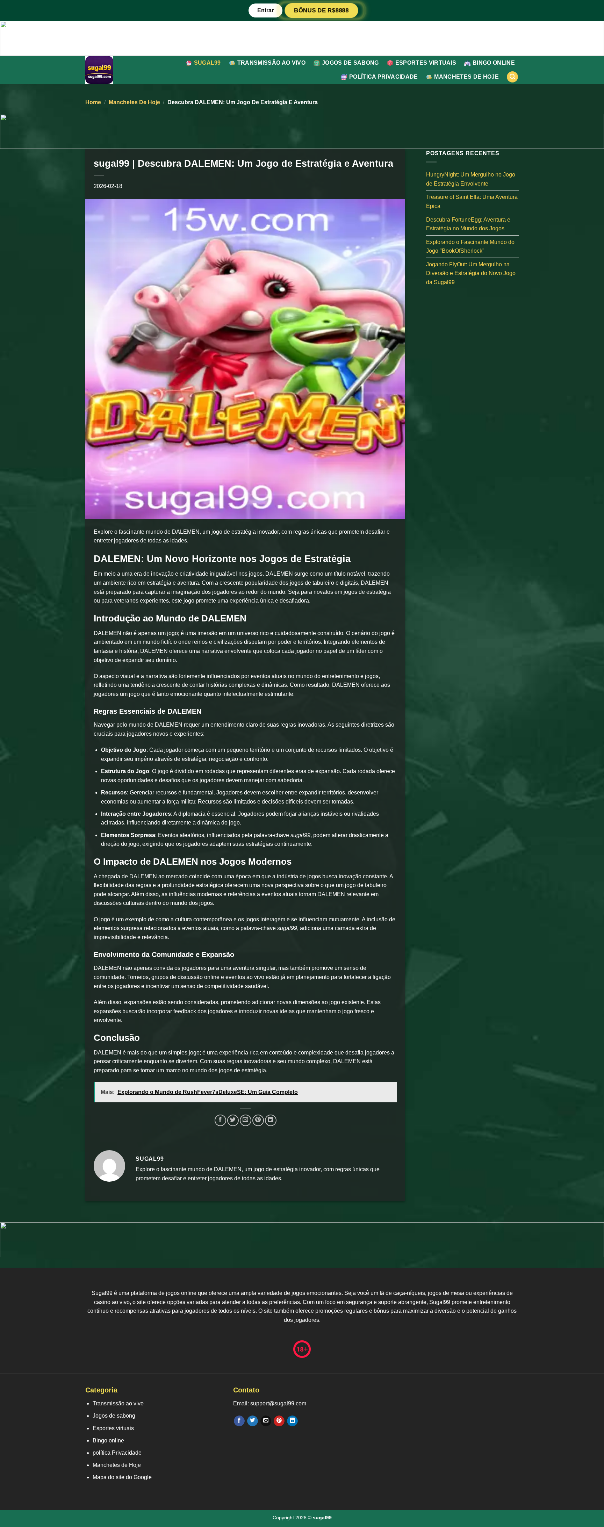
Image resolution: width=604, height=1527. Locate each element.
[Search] (512, 77)
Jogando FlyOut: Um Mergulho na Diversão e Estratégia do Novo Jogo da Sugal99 (471, 273)
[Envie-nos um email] (265, 1421)
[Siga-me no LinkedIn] (292, 1421)
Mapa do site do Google (122, 1477)
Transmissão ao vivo (271, 63)
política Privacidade (383, 77)
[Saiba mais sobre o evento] (302, 38)
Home (93, 102)
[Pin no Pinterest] (258, 1120)
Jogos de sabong (350, 63)
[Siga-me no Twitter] (252, 1421)
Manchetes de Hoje (466, 77)
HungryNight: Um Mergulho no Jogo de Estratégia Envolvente (470, 179)
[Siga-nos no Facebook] (239, 1421)
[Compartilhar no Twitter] (233, 1120)
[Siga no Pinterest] (279, 1421)
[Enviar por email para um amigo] (245, 1120)
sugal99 (207, 63)
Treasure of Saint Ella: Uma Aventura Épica (472, 201)
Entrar (265, 10)
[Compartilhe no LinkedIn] (270, 1120)
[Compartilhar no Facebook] (220, 1120)
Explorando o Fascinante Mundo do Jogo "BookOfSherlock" (470, 246)
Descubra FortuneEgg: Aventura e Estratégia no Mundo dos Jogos (468, 223)
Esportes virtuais (425, 63)
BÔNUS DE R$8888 (321, 10)
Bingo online (494, 63)
